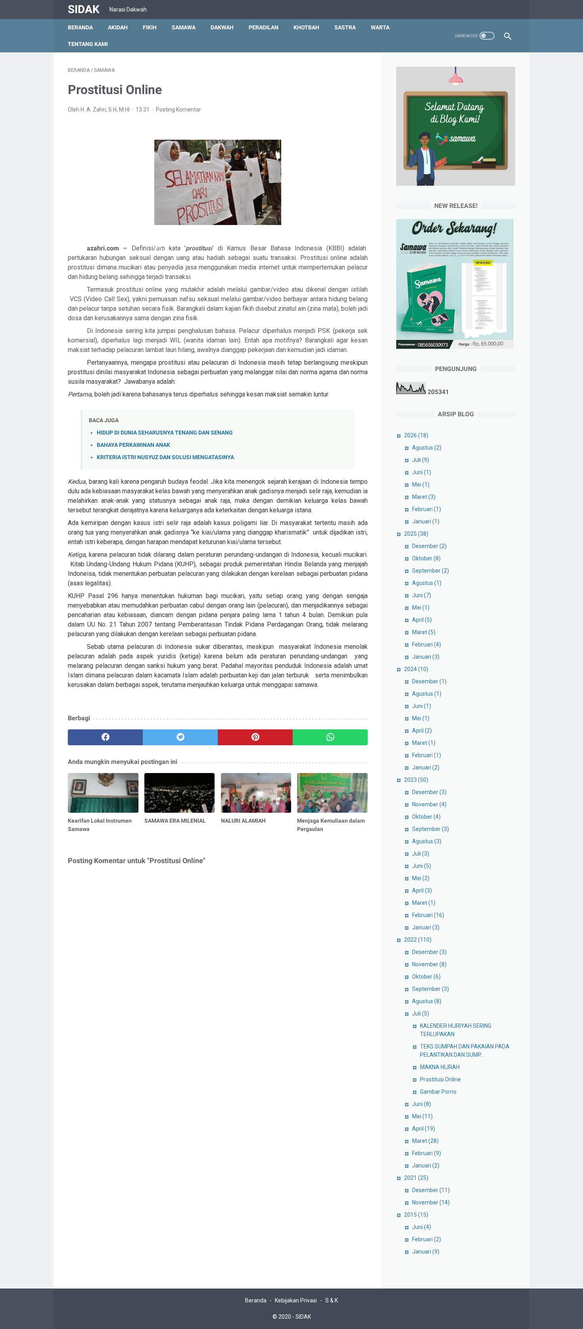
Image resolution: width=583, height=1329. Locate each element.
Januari (425, 521)
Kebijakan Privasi (296, 1300)
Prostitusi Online (440, 1079)
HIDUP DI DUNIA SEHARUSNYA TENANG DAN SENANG (165, 432)
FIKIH (150, 27)
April (422, 620)
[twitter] (180, 737)
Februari (426, 509)
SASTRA (345, 27)
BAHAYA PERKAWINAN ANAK (133, 445)
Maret (423, 497)
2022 (417, 940)
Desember (429, 546)
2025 (416, 534)
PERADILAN (263, 27)
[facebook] (105, 737)
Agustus (426, 447)
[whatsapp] (330, 737)
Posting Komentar (178, 109)
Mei (421, 484)
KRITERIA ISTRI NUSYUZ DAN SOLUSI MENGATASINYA (165, 457)
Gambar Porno (438, 1092)
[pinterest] (255, 737)
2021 (416, 1178)
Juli (420, 460)
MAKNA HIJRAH (440, 1067)
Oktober (426, 558)
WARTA (380, 27)
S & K (331, 1300)
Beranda (80, 27)
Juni (421, 472)
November (429, 804)
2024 (416, 669)
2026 (416, 435)
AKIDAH (118, 27)
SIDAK (84, 9)
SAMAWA (184, 27)
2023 (416, 780)
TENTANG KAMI (88, 44)
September (430, 570)
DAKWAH (222, 27)
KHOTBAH (306, 27)
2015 (416, 1215)
